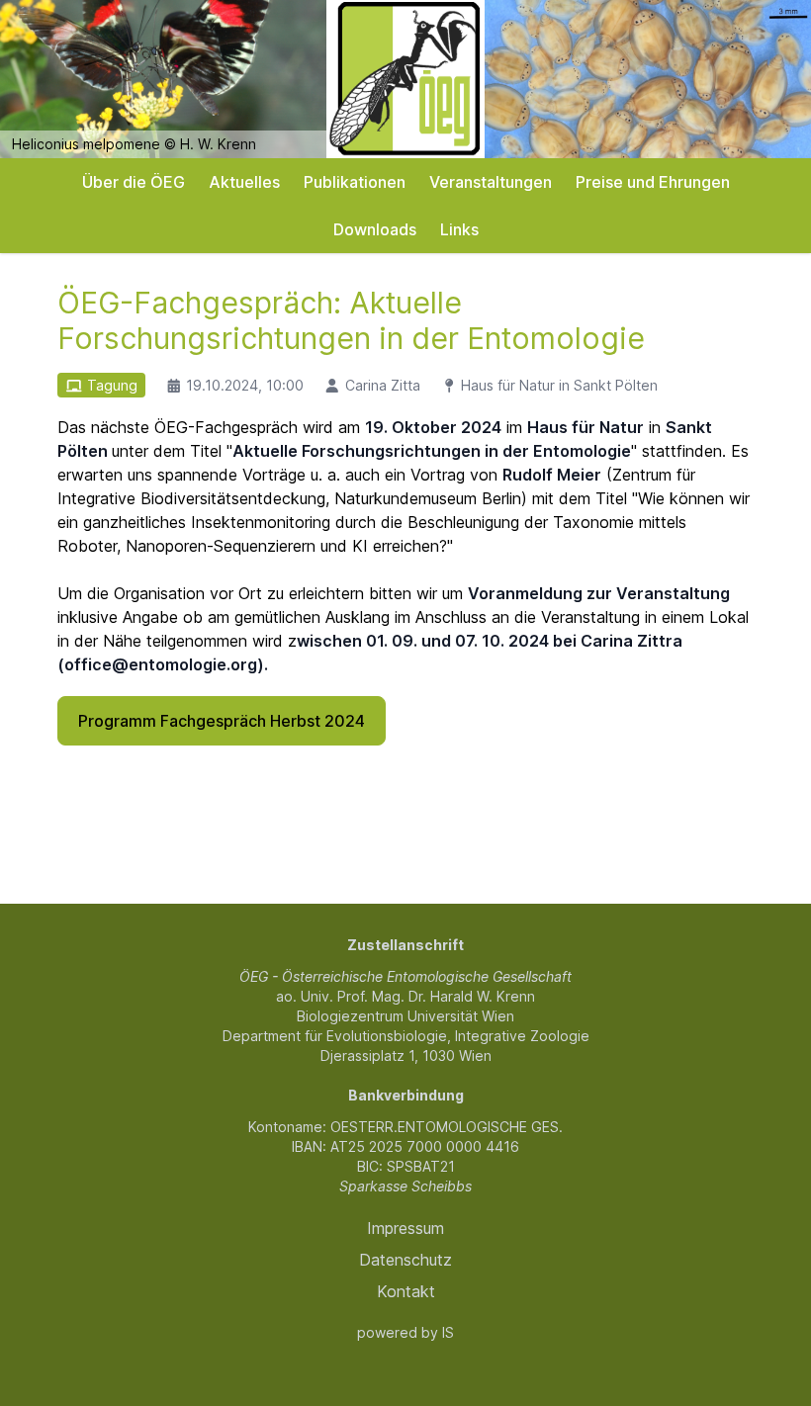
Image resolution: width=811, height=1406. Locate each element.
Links (459, 229)
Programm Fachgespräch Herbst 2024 (221, 721)
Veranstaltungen (490, 182)
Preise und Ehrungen (653, 182)
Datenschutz (405, 1260)
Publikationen (355, 182)
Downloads (374, 229)
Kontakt (406, 1291)
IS (448, 1332)
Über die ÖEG (133, 182)
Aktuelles (244, 182)
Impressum (405, 1228)
